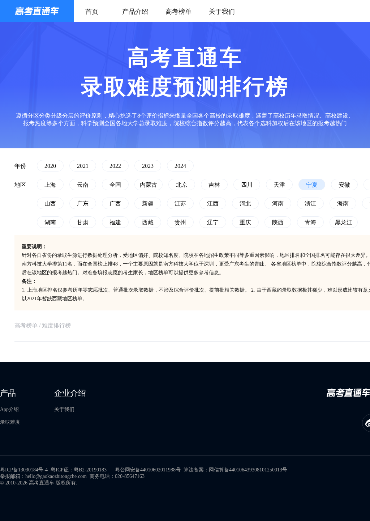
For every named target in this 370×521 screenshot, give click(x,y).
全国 (115, 185)
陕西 (278, 222)
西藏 (148, 222)
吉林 (214, 185)
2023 (148, 166)
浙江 (310, 203)
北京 (182, 185)
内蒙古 (148, 185)
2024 (180, 166)
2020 (50, 166)
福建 (115, 222)
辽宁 (213, 222)
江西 (213, 203)
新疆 (148, 203)
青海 (310, 222)
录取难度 (10, 422)
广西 (115, 203)
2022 (115, 166)
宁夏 (312, 185)
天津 (279, 185)
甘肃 (83, 222)
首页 (91, 11)
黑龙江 (343, 222)
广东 (83, 203)
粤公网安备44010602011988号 (148, 470)
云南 (83, 185)
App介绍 (9, 409)
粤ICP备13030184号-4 (24, 470)
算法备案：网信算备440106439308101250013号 (235, 470)
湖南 (50, 222)
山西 (50, 203)
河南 (278, 203)
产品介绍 (135, 11)
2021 (83, 166)
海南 (343, 203)
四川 (247, 185)
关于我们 (222, 11)
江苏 (180, 203)
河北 (245, 203)
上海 (50, 185)
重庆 (245, 222)
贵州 (180, 222)
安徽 (344, 185)
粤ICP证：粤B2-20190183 (79, 470)
